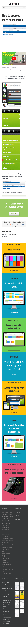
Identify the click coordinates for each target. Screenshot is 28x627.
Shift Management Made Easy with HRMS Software (7, 619)
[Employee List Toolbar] (22, 588)
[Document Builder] (22, 597)
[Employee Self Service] (17, 597)
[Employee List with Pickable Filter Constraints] (17, 592)
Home (18, 512)
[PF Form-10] (22, 601)
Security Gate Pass (7, 584)
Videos (18, 519)
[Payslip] (17, 615)
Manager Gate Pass (7, 589)
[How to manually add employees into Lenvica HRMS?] (17, 588)
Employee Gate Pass (6, 595)
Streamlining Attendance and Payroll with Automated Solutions (7, 605)
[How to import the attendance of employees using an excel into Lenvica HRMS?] (17, 583)
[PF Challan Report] (22, 610)
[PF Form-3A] (17, 610)
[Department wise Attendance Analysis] (22, 583)
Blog (17, 523)
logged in (13, 234)
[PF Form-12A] (17, 601)
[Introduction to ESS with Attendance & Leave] (22, 592)
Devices (18, 516)
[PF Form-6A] (17, 606)
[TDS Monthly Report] (22, 606)
